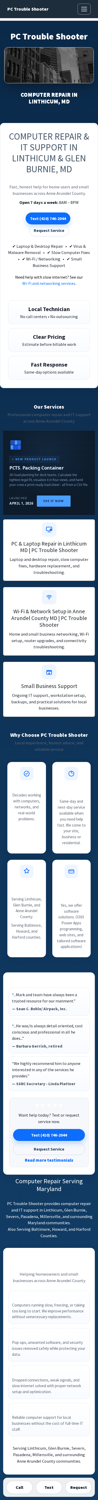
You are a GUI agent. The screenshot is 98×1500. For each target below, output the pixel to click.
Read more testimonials (49, 1160)
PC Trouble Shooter (27, 9)
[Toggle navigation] (84, 9)
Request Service (49, 230)
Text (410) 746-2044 (48, 218)
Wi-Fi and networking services (48, 283)
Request (78, 1487)
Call (19, 1487)
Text (49, 1487)
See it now (53, 501)
